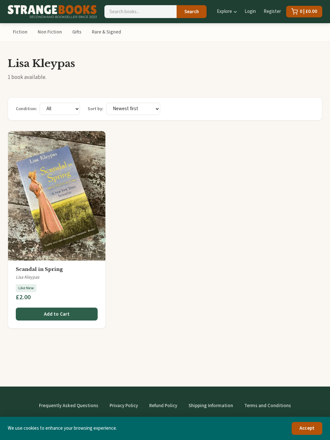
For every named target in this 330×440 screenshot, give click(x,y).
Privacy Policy (124, 405)
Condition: (26, 109)
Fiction (20, 32)
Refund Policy (163, 405)
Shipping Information (211, 405)
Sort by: (95, 109)
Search (191, 11)
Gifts (77, 32)
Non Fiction (50, 32)
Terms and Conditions (267, 405)
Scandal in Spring (39, 269)
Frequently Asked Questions (68, 405)
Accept (307, 428)
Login (250, 11)
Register (272, 11)
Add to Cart (57, 314)
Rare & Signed (106, 32)
